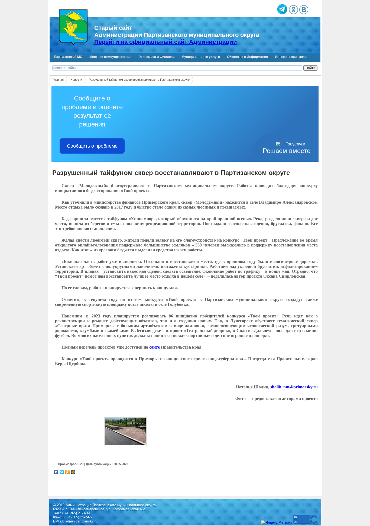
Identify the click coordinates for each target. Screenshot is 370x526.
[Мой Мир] (73, 472)
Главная (58, 79)
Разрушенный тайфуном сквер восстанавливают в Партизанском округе (139, 79)
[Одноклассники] (67, 472)
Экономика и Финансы (156, 57)
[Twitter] (62, 472)
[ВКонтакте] (56, 472)
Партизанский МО (68, 57)
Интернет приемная (291, 57)
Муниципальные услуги (200, 57)
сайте (154, 347)
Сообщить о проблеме (92, 146)
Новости (76, 79)
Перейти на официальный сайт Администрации (165, 41)
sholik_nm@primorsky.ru (294, 387)
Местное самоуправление (110, 57)
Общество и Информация (247, 57)
